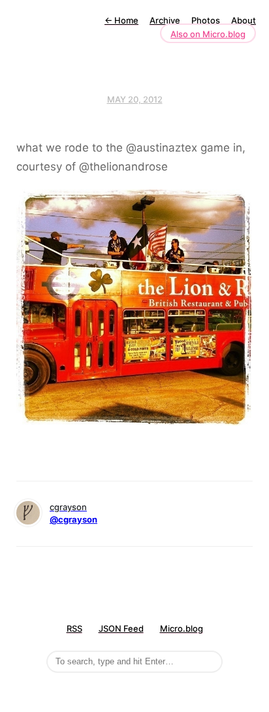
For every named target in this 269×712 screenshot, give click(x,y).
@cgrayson (73, 519)
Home (121, 20)
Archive (165, 20)
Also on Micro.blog (207, 34)
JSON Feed (121, 628)
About (243, 20)
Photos (205, 20)
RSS (74, 628)
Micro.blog (181, 628)
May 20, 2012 (135, 99)
